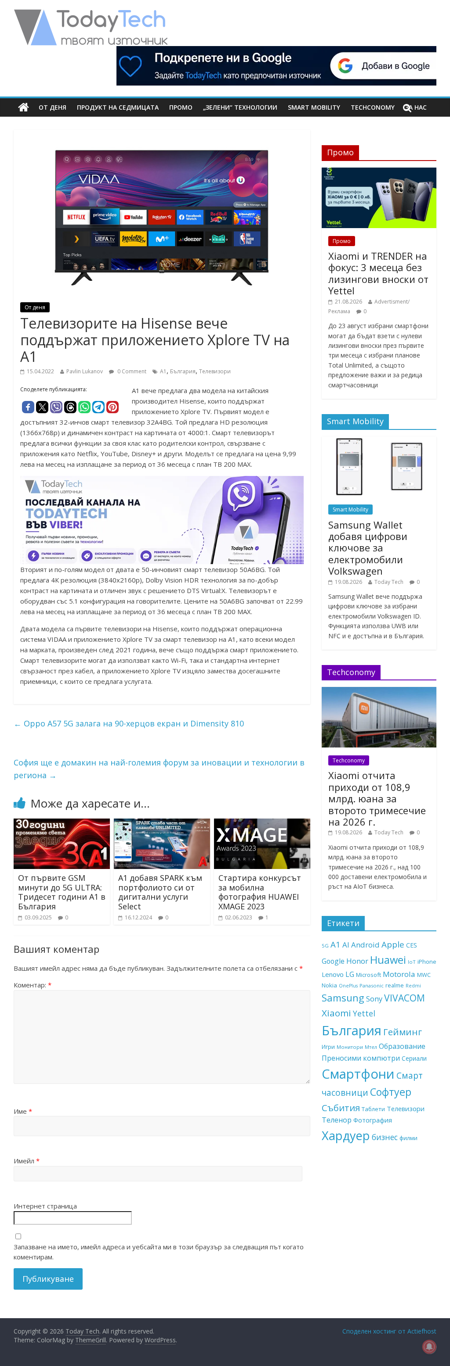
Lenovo (333, 974)
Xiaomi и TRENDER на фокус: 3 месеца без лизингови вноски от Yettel (378, 273)
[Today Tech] (90, 14)
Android (365, 945)
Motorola (399, 974)
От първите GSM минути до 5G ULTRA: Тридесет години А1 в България (61, 892)
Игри (328, 1047)
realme (394, 985)
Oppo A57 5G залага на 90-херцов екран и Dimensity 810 (129, 723)
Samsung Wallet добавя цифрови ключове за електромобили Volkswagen (367, 548)
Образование (402, 1046)
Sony (374, 999)
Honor (357, 961)
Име (23, 1111)
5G (325, 945)
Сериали (414, 1058)
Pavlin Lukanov (84, 371)
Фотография (372, 1120)
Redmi (413, 986)
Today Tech (388, 582)
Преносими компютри (361, 1058)
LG (349, 974)
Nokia (329, 985)
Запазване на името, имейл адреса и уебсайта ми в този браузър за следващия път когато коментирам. (159, 1251)
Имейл (27, 1160)
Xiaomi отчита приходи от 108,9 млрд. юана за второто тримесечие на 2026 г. (377, 798)
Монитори (350, 1047)
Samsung (343, 997)
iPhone (426, 961)
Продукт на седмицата (118, 107)
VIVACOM (404, 998)
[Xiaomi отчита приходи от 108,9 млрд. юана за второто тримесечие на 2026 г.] (379, 691)
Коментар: (32, 984)
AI (345, 945)
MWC (424, 975)
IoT (412, 961)
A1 (163, 371)
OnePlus (348, 986)
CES (411, 945)
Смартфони (358, 1074)
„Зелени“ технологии (240, 107)
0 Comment (131, 371)
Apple (392, 944)
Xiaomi (336, 1013)
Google (333, 961)
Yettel (364, 1013)
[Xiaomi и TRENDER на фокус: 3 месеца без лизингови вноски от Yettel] (379, 172)
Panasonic (371, 985)
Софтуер (390, 1092)
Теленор (337, 1120)
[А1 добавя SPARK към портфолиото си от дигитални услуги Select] (162, 824)
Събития (341, 1107)
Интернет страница (45, 1206)
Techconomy (373, 107)
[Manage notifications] (429, 1347)
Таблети (373, 1109)
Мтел (371, 1047)
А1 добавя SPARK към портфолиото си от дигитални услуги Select (160, 892)
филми (408, 1138)
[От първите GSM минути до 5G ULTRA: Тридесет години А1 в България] (62, 824)
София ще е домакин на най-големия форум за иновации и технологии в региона (159, 768)
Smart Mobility (314, 107)
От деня (52, 107)
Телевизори (215, 371)
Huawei (388, 959)
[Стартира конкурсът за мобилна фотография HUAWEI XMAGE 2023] (262, 824)
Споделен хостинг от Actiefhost (389, 1331)
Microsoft (368, 975)
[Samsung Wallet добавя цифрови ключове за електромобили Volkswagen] (379, 441)
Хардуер (346, 1135)
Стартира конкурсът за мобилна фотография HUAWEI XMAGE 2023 (259, 892)
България (183, 371)
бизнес (385, 1137)
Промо (180, 107)
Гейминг (402, 1032)
